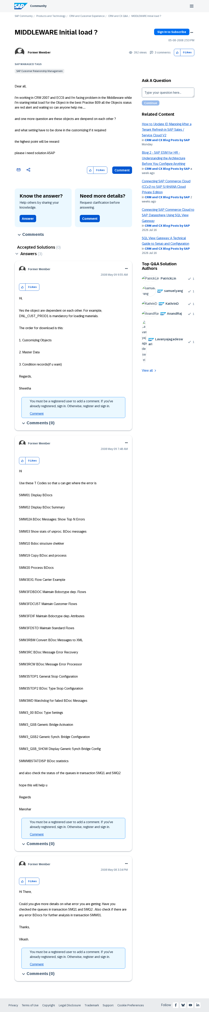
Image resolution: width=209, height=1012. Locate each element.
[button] (177, 52)
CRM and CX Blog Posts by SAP (167, 140)
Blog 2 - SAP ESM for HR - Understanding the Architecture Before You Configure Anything (163, 158)
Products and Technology (51, 16)
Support (108, 1005)
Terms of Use (30, 1005)
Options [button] (191, 32)
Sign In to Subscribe (171, 32)
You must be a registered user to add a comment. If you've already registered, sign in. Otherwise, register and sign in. (71, 403)
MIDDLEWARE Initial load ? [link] (146, 16)
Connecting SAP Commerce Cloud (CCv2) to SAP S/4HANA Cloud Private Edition (166, 187)
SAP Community (24, 16)
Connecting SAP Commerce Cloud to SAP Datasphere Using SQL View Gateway (168, 215)
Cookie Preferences (130, 1005)
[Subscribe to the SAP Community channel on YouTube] (190, 1005)
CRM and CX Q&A (118, 16)
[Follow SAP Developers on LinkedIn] (197, 1005)
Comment (122, 170)
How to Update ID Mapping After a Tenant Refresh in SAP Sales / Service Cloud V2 (166, 129)
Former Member (39, 52)
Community (38, 6)
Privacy (13, 1005)
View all (147, 370)
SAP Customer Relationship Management (39, 71)
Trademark (91, 1005)
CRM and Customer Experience (86, 16)
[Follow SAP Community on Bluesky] (183, 1005)
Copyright (48, 1005)
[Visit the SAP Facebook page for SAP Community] (175, 1005)
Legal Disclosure (70, 1005)
